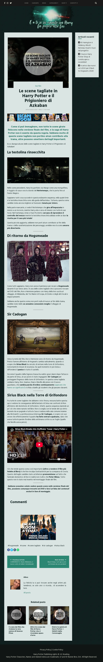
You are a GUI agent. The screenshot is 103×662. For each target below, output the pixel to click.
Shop (63, 3)
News (44, 3)
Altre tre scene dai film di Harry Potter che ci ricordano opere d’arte (37, 631)
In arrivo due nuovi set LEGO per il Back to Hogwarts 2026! (87, 68)
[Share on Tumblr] (14, 550)
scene (24, 545)
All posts (27, 592)
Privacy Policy (45, 649)
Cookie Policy (57, 649)
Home (26, 3)
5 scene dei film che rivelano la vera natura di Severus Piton (16, 630)
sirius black (60, 545)
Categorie (53, 3)
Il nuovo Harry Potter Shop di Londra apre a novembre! (85, 58)
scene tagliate (34, 545)
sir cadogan (48, 545)
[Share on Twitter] (11, 550)
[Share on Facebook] (8, 550)
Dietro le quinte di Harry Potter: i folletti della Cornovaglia (59, 630)
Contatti (73, 3)
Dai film (38, 85)
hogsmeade (14, 545)
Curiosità (35, 3)
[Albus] (15, 584)
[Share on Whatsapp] (18, 550)
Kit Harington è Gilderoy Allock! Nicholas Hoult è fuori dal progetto (87, 46)
